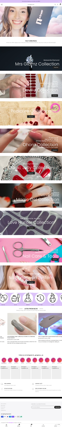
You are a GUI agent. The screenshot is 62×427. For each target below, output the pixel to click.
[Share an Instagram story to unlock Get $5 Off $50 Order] (4, 360)
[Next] (59, 324)
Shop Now (56, 67)
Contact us (2, 408)
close (2, 1)
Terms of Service (3, 403)
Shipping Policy (3, 410)
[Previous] (3, 324)
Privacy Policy (3, 407)
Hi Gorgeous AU (31, 4)
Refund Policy (3, 405)
